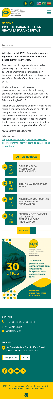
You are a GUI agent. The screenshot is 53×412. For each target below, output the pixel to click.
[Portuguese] (44, 3)
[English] (39, 3)
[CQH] (13, 12)
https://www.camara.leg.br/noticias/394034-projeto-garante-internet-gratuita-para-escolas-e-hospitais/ (26, 143)
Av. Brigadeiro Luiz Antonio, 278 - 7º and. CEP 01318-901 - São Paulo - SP (26, 349)
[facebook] (4, 371)
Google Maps (11, 357)
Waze (25, 357)
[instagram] (11, 371)
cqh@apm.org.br (13, 331)
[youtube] (17, 371)
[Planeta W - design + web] (26, 394)
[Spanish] (49, 3)
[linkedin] (23, 371)
